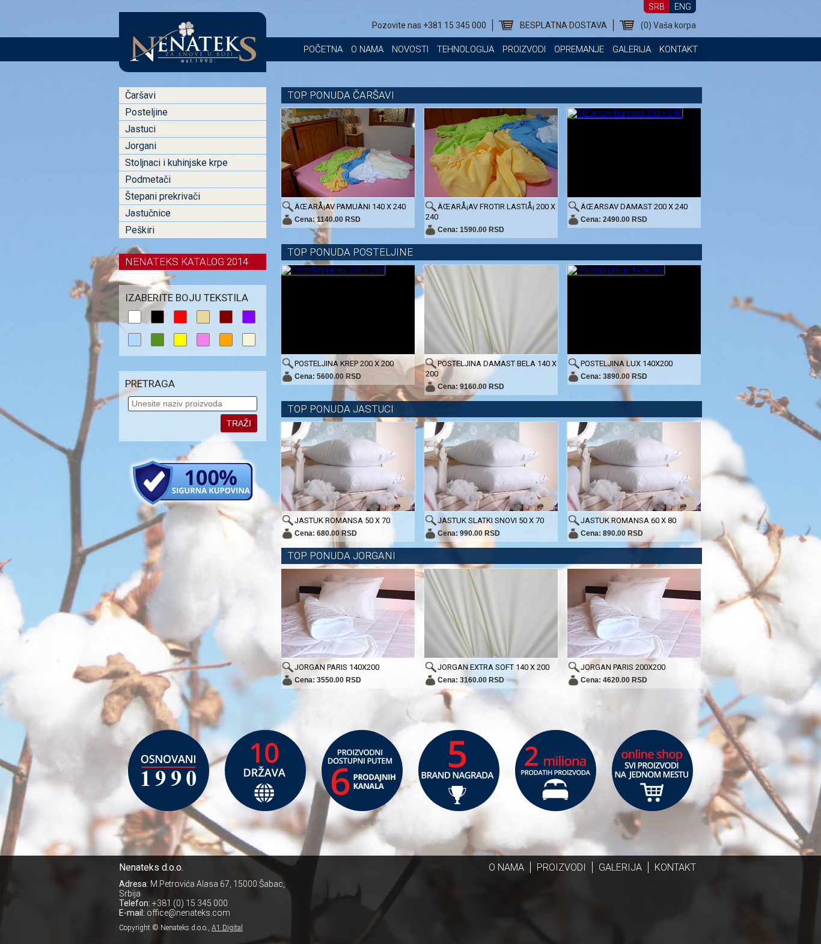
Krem (203, 316)
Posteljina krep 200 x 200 (344, 363)
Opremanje (579, 49)
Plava (134, 339)
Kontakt (678, 49)
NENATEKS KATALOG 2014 (186, 262)
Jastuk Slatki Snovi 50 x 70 (491, 520)
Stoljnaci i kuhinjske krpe (176, 162)
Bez (248, 339)
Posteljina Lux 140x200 (627, 363)
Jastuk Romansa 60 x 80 (628, 520)
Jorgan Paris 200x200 (623, 667)
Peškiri (139, 230)
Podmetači (148, 179)
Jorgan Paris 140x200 (337, 667)
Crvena (180, 316)
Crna (157, 316)
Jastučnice (148, 213)
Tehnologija (465, 49)
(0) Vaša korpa (668, 25)
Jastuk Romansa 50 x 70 (342, 520)
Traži (239, 423)
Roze (203, 339)
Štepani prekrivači (162, 196)
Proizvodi (524, 49)
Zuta (180, 339)
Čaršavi (140, 95)
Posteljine (146, 112)
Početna (323, 49)
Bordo (226, 316)
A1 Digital (227, 928)
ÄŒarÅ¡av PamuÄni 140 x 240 (350, 206)
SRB (657, 6)
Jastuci (140, 129)
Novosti (410, 49)
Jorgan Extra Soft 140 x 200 (493, 667)
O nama (367, 49)
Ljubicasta (248, 316)
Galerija (631, 49)
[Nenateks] (192, 57)
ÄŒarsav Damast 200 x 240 (634, 206)
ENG (682, 6)
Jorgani (140, 146)
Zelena (157, 339)
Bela (134, 316)
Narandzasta (226, 339)
